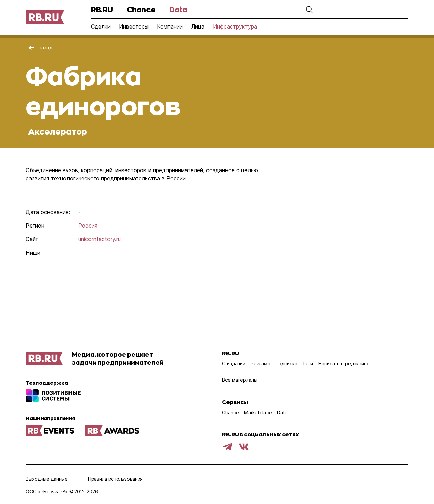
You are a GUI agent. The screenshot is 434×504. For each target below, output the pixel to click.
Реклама (260, 363)
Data (178, 9)
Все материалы (239, 380)
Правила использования (115, 479)
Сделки (101, 26)
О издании (233, 363)
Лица (197, 26)
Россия (87, 225)
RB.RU (102, 9)
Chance (141, 9)
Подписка (286, 363)
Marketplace (258, 412)
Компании (170, 26)
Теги (307, 363)
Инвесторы (134, 26)
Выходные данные (47, 479)
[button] (309, 9)
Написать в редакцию (343, 363)
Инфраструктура (235, 26)
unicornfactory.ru (99, 239)
